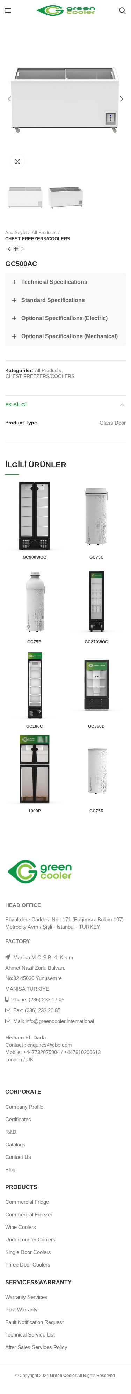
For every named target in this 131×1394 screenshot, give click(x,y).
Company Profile (24, 1107)
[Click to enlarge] (17, 161)
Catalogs (15, 1144)
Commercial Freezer (28, 1214)
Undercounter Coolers (30, 1239)
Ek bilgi (16, 405)
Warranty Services (26, 1297)
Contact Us (18, 1157)
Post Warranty (21, 1309)
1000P (34, 810)
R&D (10, 1132)
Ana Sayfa (16, 232)
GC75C (96, 557)
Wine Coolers (20, 1227)
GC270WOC (96, 642)
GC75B (34, 642)
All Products (44, 232)
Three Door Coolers (27, 1265)
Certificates (18, 1119)
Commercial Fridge (27, 1202)
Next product (22, 249)
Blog (10, 1169)
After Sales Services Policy (36, 1347)
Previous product (8, 249)
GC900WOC (34, 557)
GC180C (34, 726)
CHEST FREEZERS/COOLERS (37, 238)
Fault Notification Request (34, 1322)
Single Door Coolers (28, 1252)
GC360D (96, 726)
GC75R (96, 810)
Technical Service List (30, 1335)
